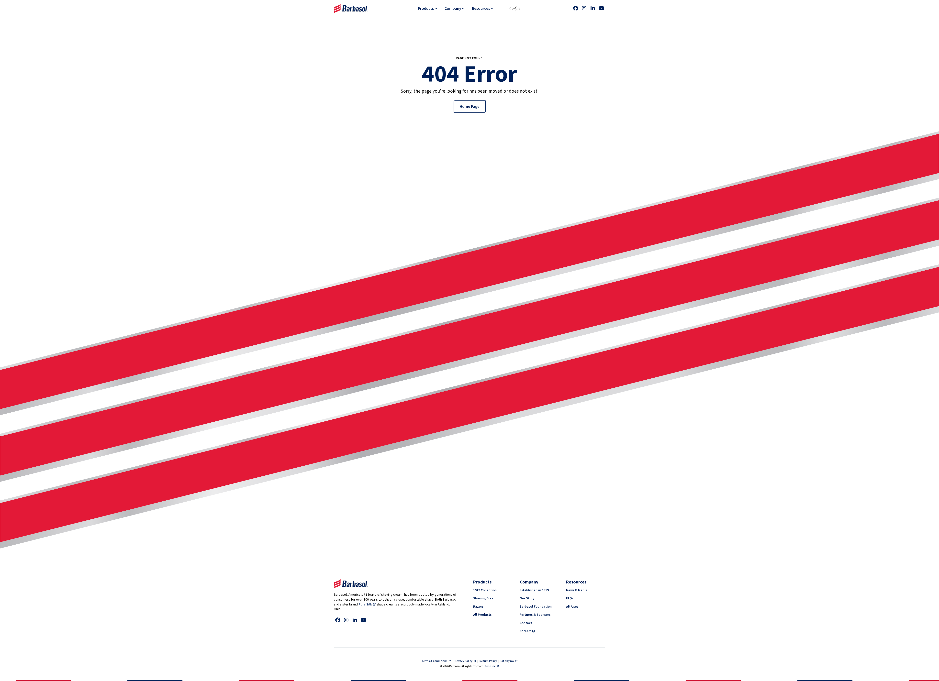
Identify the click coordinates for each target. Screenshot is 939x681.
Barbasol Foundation (536, 606)
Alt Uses (572, 606)
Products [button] (426, 8)
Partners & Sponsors (535, 614)
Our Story (527, 598)
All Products (482, 614)
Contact (526, 623)
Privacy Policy (464, 661)
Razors (478, 606)
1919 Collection (485, 590)
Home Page (470, 106)
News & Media (576, 590)
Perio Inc (490, 666)
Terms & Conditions (435, 661)
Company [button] (453, 8)
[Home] (351, 8)
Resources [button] (481, 8)
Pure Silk (365, 604)
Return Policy (488, 661)
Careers (525, 631)
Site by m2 (507, 661)
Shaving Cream (484, 598)
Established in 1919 (534, 590)
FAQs (569, 598)
